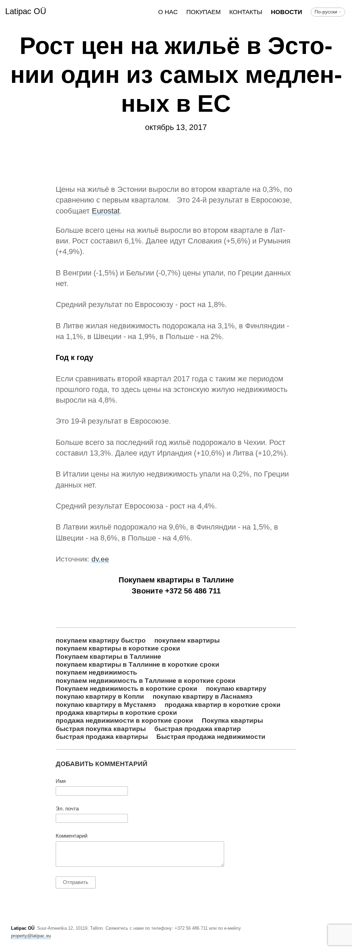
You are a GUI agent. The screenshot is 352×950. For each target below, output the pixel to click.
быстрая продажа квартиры (102, 736)
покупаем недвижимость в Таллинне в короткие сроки (145, 680)
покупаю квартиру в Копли (100, 696)
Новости (286, 12)
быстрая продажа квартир (197, 728)
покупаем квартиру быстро (101, 640)
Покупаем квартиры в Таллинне (108, 656)
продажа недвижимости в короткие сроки (124, 720)
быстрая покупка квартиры (101, 728)
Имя (61, 781)
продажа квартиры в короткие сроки (116, 712)
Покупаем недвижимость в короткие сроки (126, 688)
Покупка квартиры (232, 720)
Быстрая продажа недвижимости (210, 736)
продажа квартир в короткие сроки (222, 704)
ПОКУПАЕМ (203, 12)
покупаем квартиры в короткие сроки (118, 648)
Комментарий (71, 836)
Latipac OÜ (25, 11)
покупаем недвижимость (96, 672)
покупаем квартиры (187, 640)
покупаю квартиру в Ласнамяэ (203, 696)
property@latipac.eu (31, 935)
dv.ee (100, 559)
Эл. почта (67, 808)
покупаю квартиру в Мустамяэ (106, 704)
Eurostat (106, 211)
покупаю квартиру (236, 688)
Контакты (245, 12)
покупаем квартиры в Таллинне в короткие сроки (137, 664)
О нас (168, 12)
